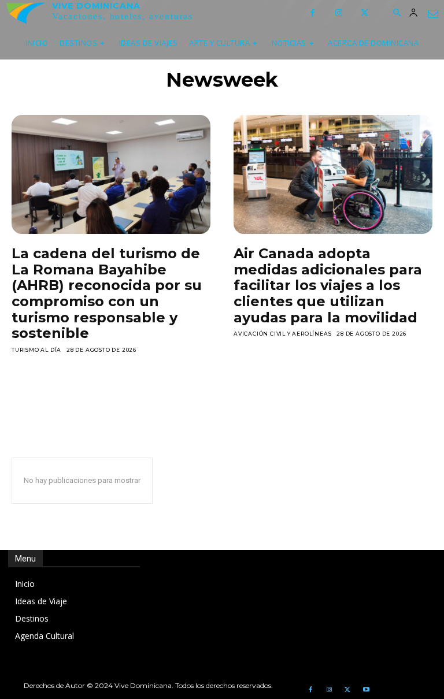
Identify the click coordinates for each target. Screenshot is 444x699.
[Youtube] (366, 689)
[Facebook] (312, 13)
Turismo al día (36, 350)
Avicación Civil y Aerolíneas (282, 333)
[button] (396, 13)
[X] (364, 13)
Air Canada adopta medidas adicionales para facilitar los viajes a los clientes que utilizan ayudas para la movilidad (328, 285)
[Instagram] (338, 13)
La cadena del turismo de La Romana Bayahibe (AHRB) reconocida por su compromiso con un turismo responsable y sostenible (107, 293)
